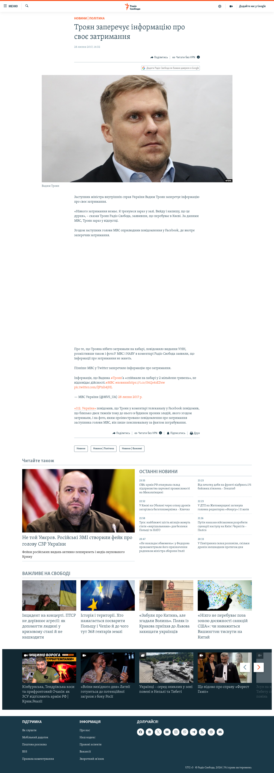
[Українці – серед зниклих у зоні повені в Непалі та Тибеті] (166, 667)
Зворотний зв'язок (92, 758)
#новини (122, 383)
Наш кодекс (87, 737)
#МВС (109, 383)
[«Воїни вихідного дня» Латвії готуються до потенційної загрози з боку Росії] (108, 667)
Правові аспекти (91, 744)
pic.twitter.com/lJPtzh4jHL (93, 387)
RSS (24, 751)
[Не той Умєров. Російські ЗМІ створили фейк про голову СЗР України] (78, 500)
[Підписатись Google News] (149, 731)
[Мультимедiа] (231, 6)
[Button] (159, 57)
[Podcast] (211, 731)
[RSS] (202, 731)
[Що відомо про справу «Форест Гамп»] (225, 667)
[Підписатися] (220, 731)
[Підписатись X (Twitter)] (158, 731)
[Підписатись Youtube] (167, 731)
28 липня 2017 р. (130, 397)
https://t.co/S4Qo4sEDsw (147, 383)
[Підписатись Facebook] (140, 731)
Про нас (85, 730)
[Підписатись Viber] (184, 731)
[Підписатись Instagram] (175, 731)
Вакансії (85, 751)
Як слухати (29, 730)
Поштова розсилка (34, 744)
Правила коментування (38, 758)
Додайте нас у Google (252, 6)
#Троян (116, 378)
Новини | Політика (89, 18)
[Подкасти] (220, 6)
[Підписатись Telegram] (193, 731)
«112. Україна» (85, 408)
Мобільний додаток (35, 737)
